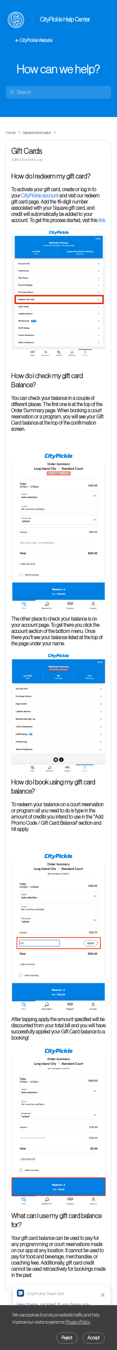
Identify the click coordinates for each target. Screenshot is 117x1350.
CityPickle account (39, 195)
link (102, 220)
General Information (37, 133)
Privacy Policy (78, 1322)
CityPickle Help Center (65, 19)
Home (11, 133)
